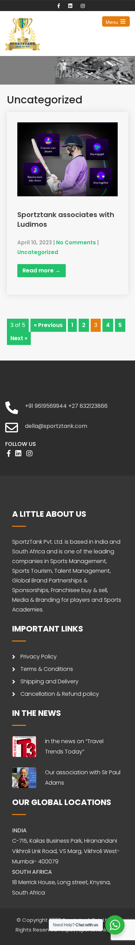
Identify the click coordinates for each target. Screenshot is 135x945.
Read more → (41, 270)
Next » (18, 338)
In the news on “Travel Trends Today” (74, 746)
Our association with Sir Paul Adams (82, 777)
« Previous (48, 325)
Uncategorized (37, 252)
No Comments (76, 242)
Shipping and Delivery (49, 681)
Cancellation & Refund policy (59, 694)
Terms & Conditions (46, 669)
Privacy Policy (38, 657)
